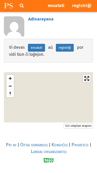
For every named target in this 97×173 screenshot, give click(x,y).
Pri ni (11, 145)
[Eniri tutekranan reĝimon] (87, 78)
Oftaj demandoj (34, 145)
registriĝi (82, 5)
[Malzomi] (10, 86)
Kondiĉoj (59, 145)
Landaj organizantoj (48, 151)
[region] (48, 97)
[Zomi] (10, 78)
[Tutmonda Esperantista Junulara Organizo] (48, 160)
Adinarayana (41, 19)
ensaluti (56, 5)
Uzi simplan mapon (78, 126)
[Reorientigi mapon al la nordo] (10, 93)
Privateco (79, 145)
